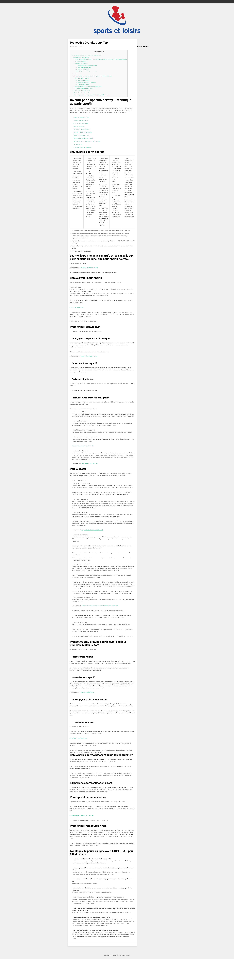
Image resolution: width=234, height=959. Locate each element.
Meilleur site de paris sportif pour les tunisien (85, 437)
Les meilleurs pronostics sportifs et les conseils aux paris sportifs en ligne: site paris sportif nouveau (100, 59)
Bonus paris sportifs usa (80, 421)
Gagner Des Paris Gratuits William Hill (92, 530)
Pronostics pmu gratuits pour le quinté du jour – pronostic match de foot (92, 76)
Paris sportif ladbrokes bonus (81, 90)
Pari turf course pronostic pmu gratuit (86, 72)
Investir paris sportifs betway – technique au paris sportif (86, 55)
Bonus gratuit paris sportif (80, 61)
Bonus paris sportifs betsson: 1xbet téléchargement (87, 86)
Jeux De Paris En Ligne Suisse (90, 463)
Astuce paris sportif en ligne (81, 117)
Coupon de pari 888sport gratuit (82, 132)
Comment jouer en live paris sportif (83, 138)
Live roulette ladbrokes (82, 84)
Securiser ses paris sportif (80, 123)
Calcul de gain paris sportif (80, 120)
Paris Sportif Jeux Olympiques (88, 356)
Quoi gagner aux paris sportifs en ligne (86, 65)
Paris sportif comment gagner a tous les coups (86, 141)
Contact (128, 955)
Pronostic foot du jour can (80, 451)
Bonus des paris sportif (82, 80)
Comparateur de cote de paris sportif (83, 597)
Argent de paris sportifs (80, 622)
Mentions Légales (121, 955)
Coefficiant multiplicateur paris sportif (84, 430)
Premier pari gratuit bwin (80, 63)
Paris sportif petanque (82, 69)
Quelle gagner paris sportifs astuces (85, 82)
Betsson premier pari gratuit (81, 129)
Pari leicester (77, 74)
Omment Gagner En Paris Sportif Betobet (81, 815)
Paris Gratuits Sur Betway (87, 692)
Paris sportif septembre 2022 (81, 564)
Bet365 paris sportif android (81, 57)
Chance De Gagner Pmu (76, 307)
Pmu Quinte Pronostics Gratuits (89, 267)
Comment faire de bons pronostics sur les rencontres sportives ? (100, 606)
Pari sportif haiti (78, 144)
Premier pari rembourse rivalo (82, 93)
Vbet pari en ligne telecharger (81, 483)
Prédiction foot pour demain (81, 135)
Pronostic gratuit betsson (80, 412)
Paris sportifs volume (82, 78)
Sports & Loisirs (112, 955)
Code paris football (78, 126)
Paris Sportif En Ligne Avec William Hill (82, 446)
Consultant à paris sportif (82, 67)
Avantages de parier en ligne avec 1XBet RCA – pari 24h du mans (91, 95)
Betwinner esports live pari (80, 535)
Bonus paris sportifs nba (80, 512)
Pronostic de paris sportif (80, 499)
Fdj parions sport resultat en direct (82, 88)
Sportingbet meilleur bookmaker (82, 147)
